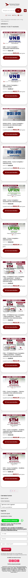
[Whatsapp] (18, 561)
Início (2, 19)
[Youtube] (10, 561)
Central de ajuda (5, 513)
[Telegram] (15, 561)
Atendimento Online (6, 516)
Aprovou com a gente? (8, 504)
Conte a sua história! (7, 507)
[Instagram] (13, 561)
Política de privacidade (14, 564)
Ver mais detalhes (12, 57)
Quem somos (4, 498)
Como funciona (5, 501)
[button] (25, 10)
